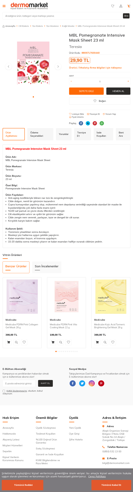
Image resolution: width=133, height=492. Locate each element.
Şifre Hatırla (76, 439)
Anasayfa (10, 26)
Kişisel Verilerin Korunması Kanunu (13, 459)
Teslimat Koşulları (45, 433)
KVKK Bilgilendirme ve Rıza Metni (48, 462)
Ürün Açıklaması (11, 134)
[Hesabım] (120, 6)
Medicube (11, 319)
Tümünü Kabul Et (111, 484)
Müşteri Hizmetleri (13, 445)
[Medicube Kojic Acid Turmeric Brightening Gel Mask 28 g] (111, 296)
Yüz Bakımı (37, 26)
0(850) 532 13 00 (111, 451)
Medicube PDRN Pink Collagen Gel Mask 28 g (22, 326)
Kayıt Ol (45, 383)
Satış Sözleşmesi (45, 448)
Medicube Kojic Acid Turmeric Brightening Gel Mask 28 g (109, 326)
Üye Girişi (74, 433)
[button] (33, 97)
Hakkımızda (9, 433)
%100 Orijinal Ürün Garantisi (46, 441)
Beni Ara (121, 134)
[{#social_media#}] (72, 383)
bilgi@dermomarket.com (116, 463)
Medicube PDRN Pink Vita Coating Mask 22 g (63, 326)
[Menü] (4, 5)
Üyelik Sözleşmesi (46, 427)
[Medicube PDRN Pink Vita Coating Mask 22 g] (66, 296)
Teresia (75, 46)
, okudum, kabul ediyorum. (23, 392)
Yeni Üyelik (75, 427)
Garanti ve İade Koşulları (50, 454)
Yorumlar (64, 134)
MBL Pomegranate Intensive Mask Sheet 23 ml (101, 26)
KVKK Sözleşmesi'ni (17, 390)
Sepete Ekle (86, 91)
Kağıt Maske (68, 26)
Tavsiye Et (94, 114)
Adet (71, 76)
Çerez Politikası (97, 476)
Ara (126, 15)
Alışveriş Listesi (11, 439)
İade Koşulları (101, 134)
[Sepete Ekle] (9, 342)
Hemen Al (118, 91)
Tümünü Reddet (23, 484)
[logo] (29, 6)
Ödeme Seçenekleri (36, 134)
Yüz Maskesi (52, 26)
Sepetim (7, 451)
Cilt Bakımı (24, 26)
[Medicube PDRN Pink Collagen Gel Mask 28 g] (22, 296)
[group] (33, 63)
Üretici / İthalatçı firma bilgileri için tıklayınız (95, 67)
